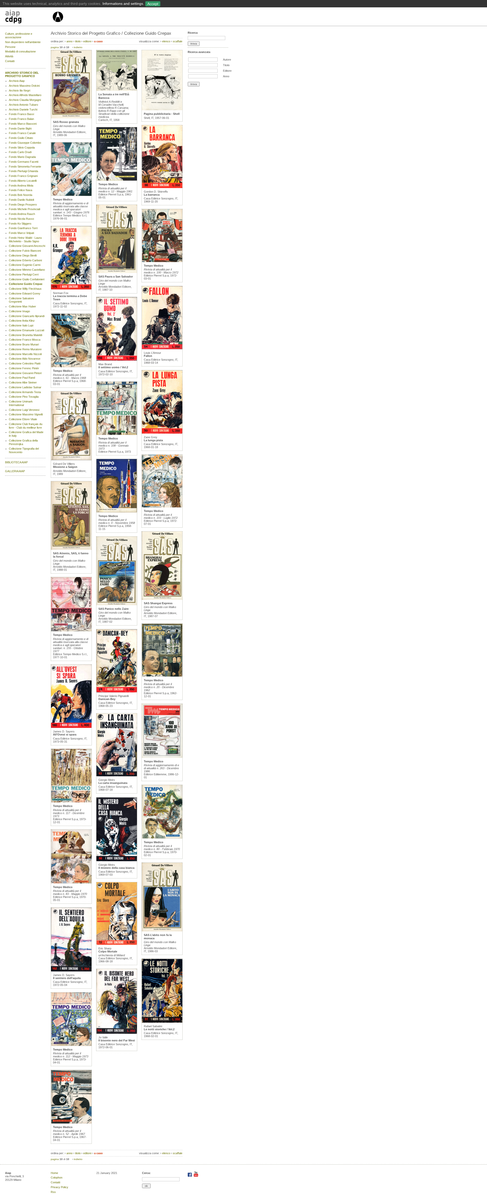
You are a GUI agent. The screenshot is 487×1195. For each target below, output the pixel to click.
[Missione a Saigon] (71, 459)
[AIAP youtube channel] (196, 1175)
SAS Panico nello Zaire (113, 608)
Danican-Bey (106, 699)
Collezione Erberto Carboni (25, 260)
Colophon (56, 1177)
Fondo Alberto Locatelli (23, 180)
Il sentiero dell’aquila (67, 978)
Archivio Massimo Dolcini (24, 85)
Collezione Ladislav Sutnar (25, 387)
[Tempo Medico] (71, 194)
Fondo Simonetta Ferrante (25, 166)
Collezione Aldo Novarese (24, 358)
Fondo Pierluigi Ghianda (23, 171)
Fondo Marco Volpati (21, 232)
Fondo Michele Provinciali (24, 209)
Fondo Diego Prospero (23, 204)
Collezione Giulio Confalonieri (26, 279)
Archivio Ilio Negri (19, 90)
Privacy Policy (59, 1187)
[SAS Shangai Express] (162, 598)
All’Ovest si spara (64, 734)
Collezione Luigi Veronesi (24, 409)
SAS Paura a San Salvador (115, 276)
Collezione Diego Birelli (23, 255)
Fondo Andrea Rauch (22, 213)
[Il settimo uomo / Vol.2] (116, 359)
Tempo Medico (63, 199)
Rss (53, 1191)
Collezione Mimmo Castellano (27, 269)
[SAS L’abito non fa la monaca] (162, 930)
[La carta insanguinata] (116, 775)
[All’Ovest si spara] (71, 726)
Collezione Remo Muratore (25, 349)
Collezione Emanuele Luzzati (26, 330)
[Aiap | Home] (57, 24)
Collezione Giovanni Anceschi (27, 245)
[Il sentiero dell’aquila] (71, 970)
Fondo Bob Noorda (20, 194)
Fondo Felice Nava (20, 190)
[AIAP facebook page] (190, 1175)
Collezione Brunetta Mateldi (25, 335)
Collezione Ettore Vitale (23, 419)
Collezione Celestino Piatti (24, 363)
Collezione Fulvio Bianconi (25, 250)
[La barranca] (162, 187)
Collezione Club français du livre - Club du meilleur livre (25, 425)
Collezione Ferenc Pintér (24, 368)
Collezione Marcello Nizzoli (25, 354)
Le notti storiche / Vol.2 (159, 1029)
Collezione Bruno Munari (24, 344)
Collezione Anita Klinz (22, 320)
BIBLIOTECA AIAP (16, 462)
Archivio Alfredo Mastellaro (25, 95)
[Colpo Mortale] (116, 943)
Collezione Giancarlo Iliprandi (26, 316)
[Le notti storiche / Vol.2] (162, 1021)
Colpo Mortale (107, 951)
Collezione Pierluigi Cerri (24, 274)
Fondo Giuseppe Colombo (25, 142)
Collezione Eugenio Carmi (24, 264)
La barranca (152, 194)
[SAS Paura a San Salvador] (116, 271)
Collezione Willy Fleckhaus (25, 288)
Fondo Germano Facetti (23, 161)
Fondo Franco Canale (22, 133)
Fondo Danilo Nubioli (21, 199)
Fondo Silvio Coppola (22, 147)
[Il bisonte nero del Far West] (116, 1032)
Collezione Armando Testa (25, 392)
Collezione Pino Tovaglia (24, 396)
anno (69, 41)
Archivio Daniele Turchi (23, 109)
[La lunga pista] (162, 432)
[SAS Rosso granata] (71, 117)
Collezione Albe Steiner (23, 382)
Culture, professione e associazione (18, 35)
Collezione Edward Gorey (24, 293)
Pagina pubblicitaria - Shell (162, 113)
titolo (78, 41)
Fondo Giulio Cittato (21, 137)
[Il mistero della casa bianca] (116, 860)
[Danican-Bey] (116, 691)
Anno (226, 76)
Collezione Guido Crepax (25, 283)
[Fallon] (162, 348)
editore (87, 41)
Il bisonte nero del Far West (116, 1040)
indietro (78, 47)
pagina (55, 47)
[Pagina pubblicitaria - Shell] (162, 109)
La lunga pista (153, 440)
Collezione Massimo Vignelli (26, 414)
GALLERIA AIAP (15, 471)
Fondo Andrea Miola (21, 185)
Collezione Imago (19, 311)
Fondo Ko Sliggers (20, 223)
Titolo (226, 65)
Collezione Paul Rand (22, 377)
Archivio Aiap (17, 80)
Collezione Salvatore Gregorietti (21, 300)
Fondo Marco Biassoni (23, 123)
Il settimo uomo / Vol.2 (113, 367)
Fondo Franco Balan (21, 118)
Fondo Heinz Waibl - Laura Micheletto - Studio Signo (25, 239)
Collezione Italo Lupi (21, 325)
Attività (9, 56)
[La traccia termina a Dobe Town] (71, 288)
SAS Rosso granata (66, 121)
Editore (227, 70)
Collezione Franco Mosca (24, 339)
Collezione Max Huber (22, 306)
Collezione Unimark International (21, 403)
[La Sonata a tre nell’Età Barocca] (116, 89)
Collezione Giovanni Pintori (25, 373)
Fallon (148, 355)
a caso (98, 41)
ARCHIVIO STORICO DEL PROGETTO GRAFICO (22, 74)
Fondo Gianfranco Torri (23, 228)
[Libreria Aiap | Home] (28, 17)
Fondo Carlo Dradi (20, 152)
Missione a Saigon (65, 466)
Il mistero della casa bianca (116, 867)
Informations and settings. (123, 4)
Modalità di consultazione (20, 51)
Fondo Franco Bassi (21, 114)
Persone (10, 46)
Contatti (9, 61)
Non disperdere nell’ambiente (23, 42)
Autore (227, 59)
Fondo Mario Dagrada (22, 156)
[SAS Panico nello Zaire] (116, 604)
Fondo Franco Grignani (23, 175)
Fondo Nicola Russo (21, 218)
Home (54, 1172)
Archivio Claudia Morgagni (25, 99)
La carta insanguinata (112, 782)
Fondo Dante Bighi (20, 128)
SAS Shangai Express (158, 603)
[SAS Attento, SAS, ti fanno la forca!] (71, 548)
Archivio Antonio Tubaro (23, 104)
